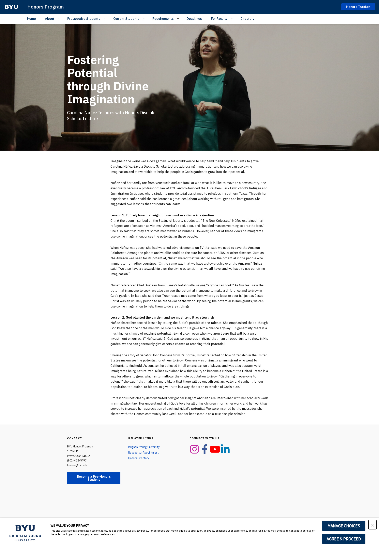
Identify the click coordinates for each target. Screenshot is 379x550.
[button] (372, 524)
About (49, 19)
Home (31, 19)
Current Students (126, 19)
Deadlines (194, 19)
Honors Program (45, 7)
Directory (247, 19)
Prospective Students (83, 19)
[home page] (11, 7)
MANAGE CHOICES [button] (343, 525)
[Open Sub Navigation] (59, 18)
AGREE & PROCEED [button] (344, 539)
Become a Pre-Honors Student (94, 478)
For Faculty (219, 19)
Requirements (163, 19)
